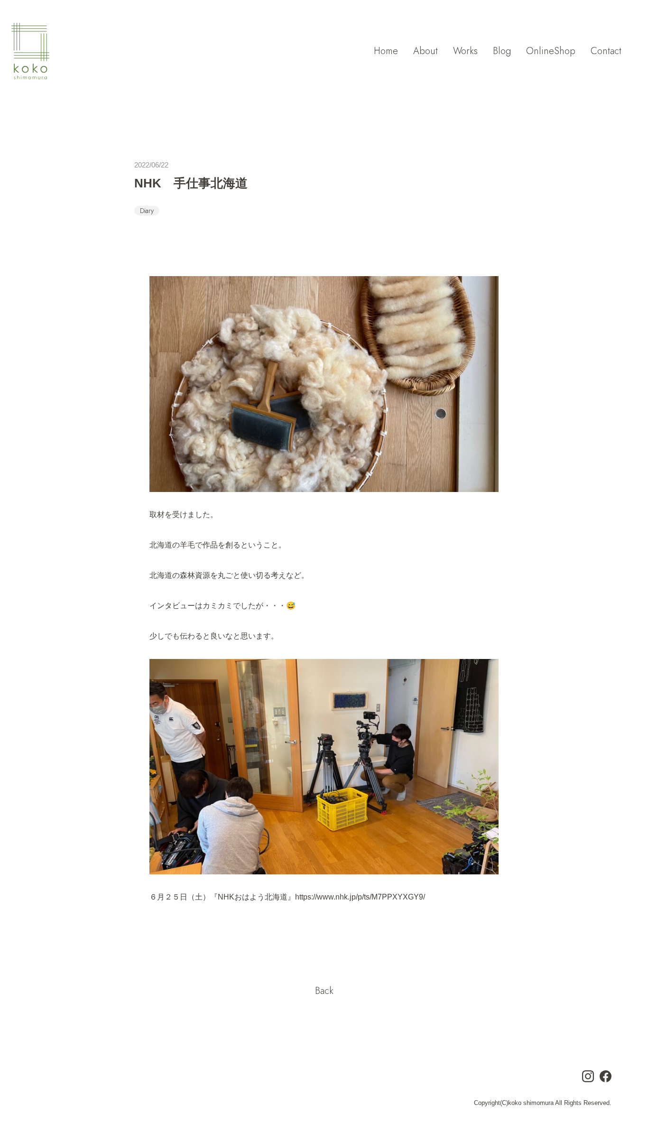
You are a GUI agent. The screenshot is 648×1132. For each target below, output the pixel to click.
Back (324, 991)
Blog (502, 51)
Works (465, 51)
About (425, 51)
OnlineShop (550, 51)
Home (386, 51)
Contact (606, 51)
